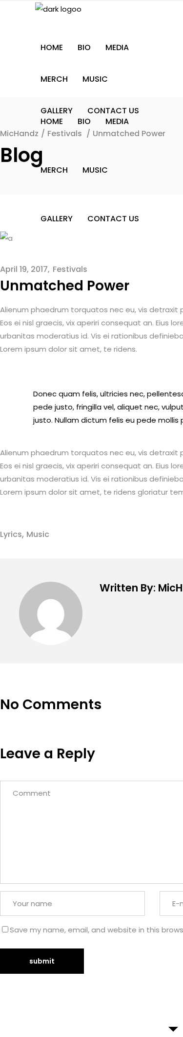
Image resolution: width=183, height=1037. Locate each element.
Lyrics (11, 534)
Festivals (70, 269)
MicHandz (19, 133)
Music (37, 534)
